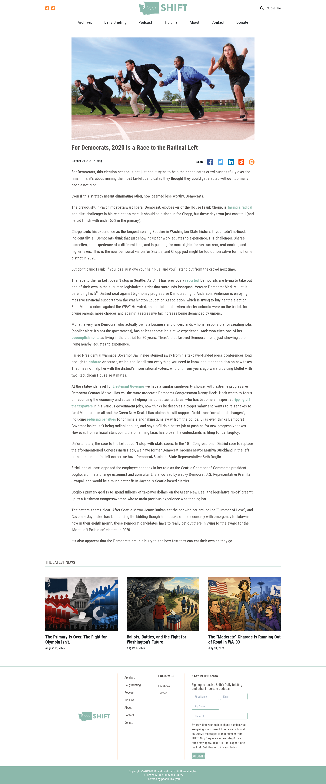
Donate (242, 22)
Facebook (164, 686)
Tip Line (171, 22)
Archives (85, 22)
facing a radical (240, 207)
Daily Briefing (115, 22)
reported (192, 280)
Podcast (145, 22)
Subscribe (274, 8)
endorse (94, 361)
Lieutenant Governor (128, 386)
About (194, 22)
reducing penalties (101, 419)
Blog (99, 160)
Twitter (162, 693)
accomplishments (85, 337)
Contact (218, 22)
